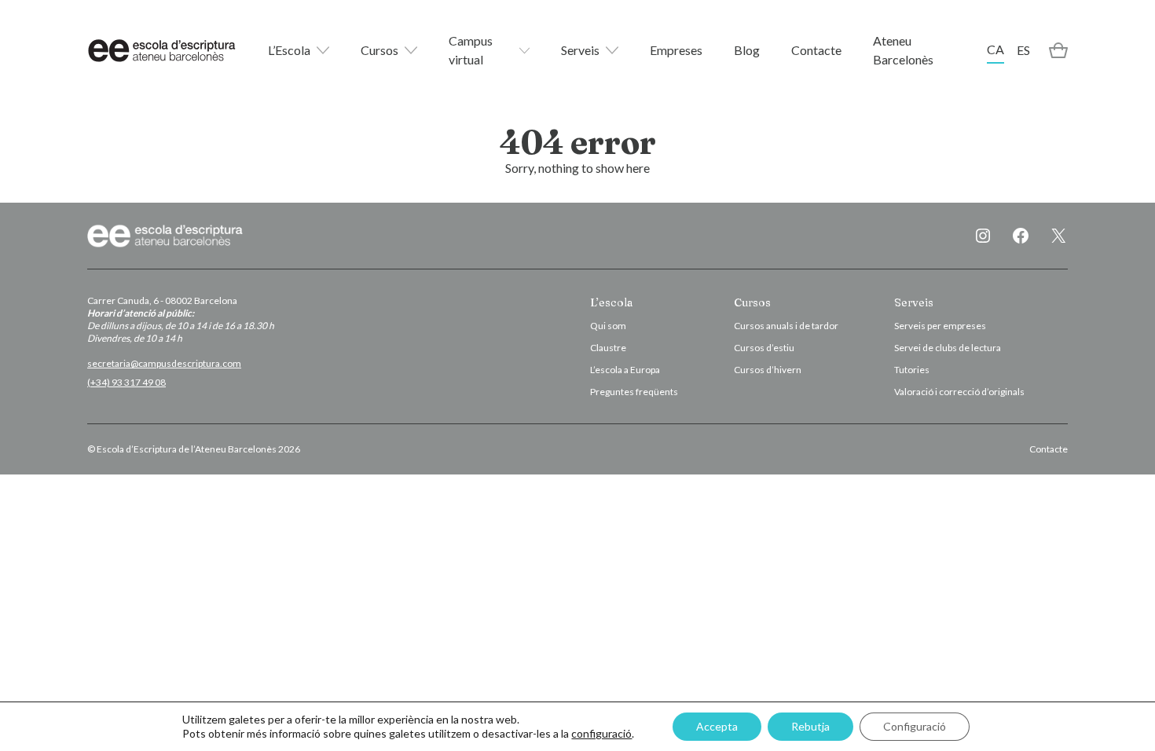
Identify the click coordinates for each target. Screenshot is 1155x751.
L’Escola (289, 49)
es (1023, 49)
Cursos (379, 49)
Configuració (914, 726)
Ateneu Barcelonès (903, 50)
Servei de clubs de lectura (947, 348)
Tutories (912, 370)
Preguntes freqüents (634, 391)
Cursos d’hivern (767, 370)
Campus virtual (471, 50)
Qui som (608, 326)
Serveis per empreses (940, 326)
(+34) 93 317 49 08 (126, 382)
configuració (601, 733)
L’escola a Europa (625, 370)
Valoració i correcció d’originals (959, 391)
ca (995, 49)
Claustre (608, 348)
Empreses (676, 49)
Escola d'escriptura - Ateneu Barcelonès (161, 50)
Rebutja (810, 726)
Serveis (580, 49)
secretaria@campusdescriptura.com (164, 363)
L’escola (611, 302)
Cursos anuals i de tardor (786, 326)
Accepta (717, 726)
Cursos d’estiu (764, 348)
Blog (747, 49)
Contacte (816, 49)
